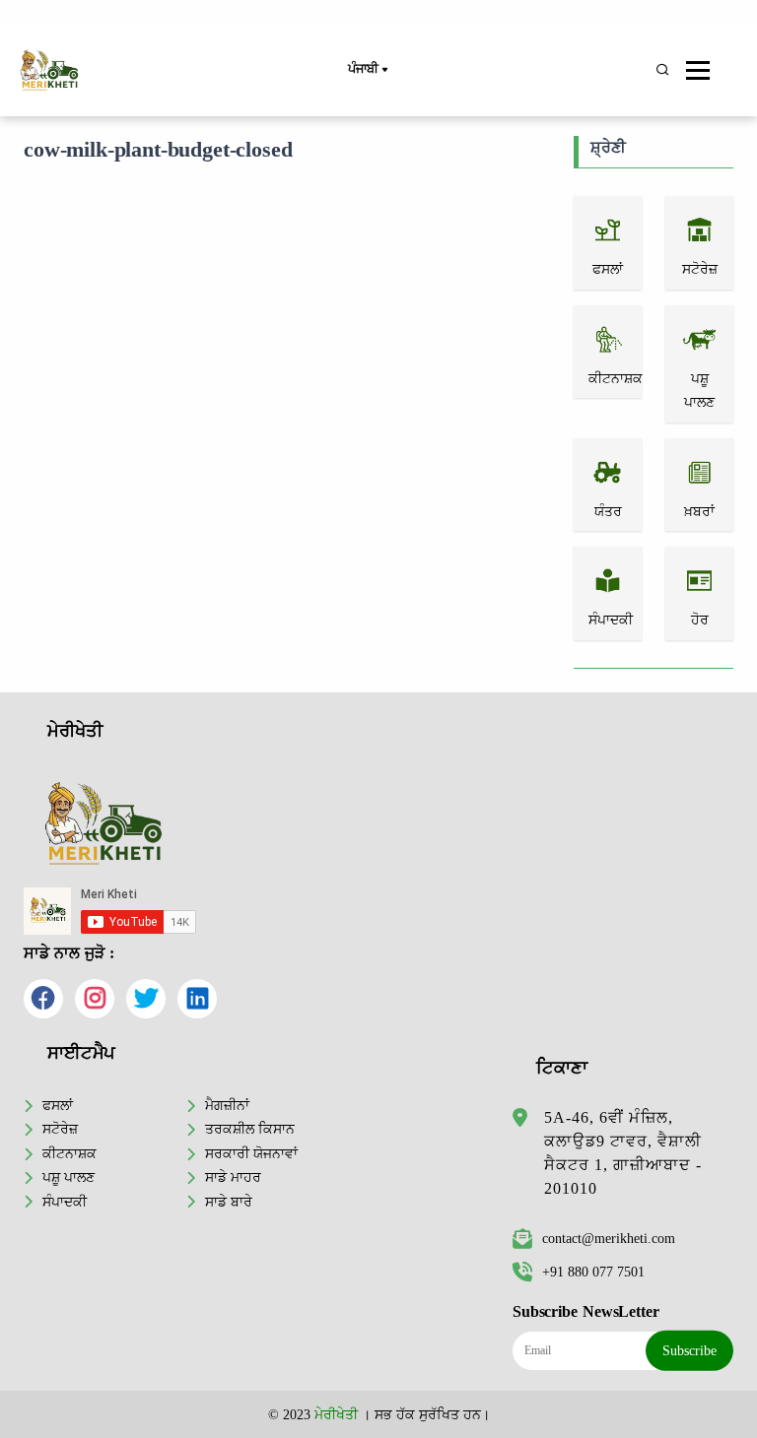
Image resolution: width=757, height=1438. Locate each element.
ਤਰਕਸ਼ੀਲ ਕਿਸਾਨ (250, 1129)
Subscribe (689, 1350)
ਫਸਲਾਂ (57, 1105)
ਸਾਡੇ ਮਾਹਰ (233, 1177)
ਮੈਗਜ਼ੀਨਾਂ (227, 1105)
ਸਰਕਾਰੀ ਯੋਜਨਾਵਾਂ (251, 1153)
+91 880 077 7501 (593, 1271)
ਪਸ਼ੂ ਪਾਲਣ (68, 1177)
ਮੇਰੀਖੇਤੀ (336, 1414)
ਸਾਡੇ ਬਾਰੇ (228, 1201)
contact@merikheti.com (608, 1238)
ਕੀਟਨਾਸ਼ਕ (69, 1153)
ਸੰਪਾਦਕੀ (64, 1201)
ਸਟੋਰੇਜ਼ (60, 1129)
